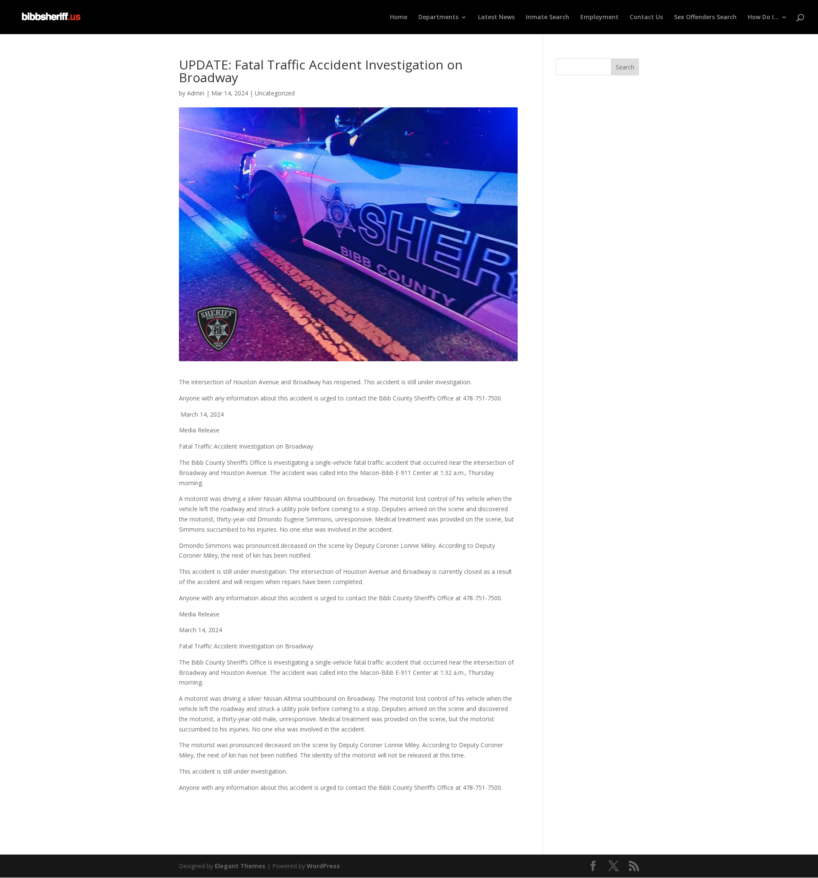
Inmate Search (547, 17)
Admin (195, 93)
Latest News (496, 17)
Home (398, 17)
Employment (599, 17)
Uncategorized (275, 93)
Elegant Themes (240, 866)
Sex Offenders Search (705, 17)
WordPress (323, 866)
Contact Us (646, 17)
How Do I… (763, 17)
